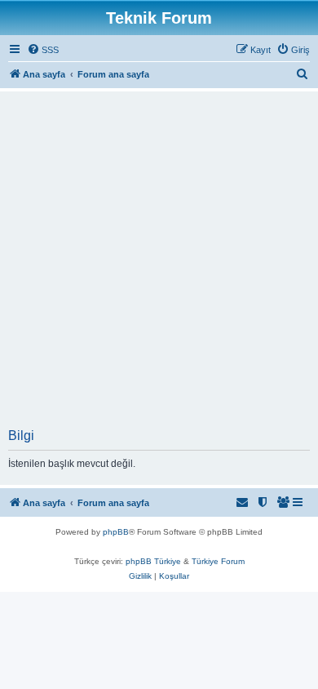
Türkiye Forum (218, 561)
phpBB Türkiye (153, 561)
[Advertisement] (159, 261)
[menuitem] (43, 50)
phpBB (116, 531)
